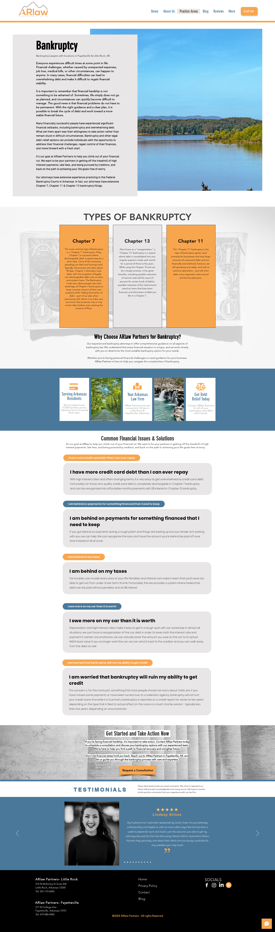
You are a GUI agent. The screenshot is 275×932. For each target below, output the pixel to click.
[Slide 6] (138, 862)
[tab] (101, 458)
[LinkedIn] (221, 885)
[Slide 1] (124, 862)
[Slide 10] (150, 862)
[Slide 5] (136, 862)
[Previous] (17, 833)
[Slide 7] (141, 862)
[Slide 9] (147, 862)
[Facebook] (207, 885)
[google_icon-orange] (229, 885)
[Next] (257, 833)
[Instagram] (214, 885)
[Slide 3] (130, 862)
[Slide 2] (127, 862)
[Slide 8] (144, 862)
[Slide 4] (133, 862)
